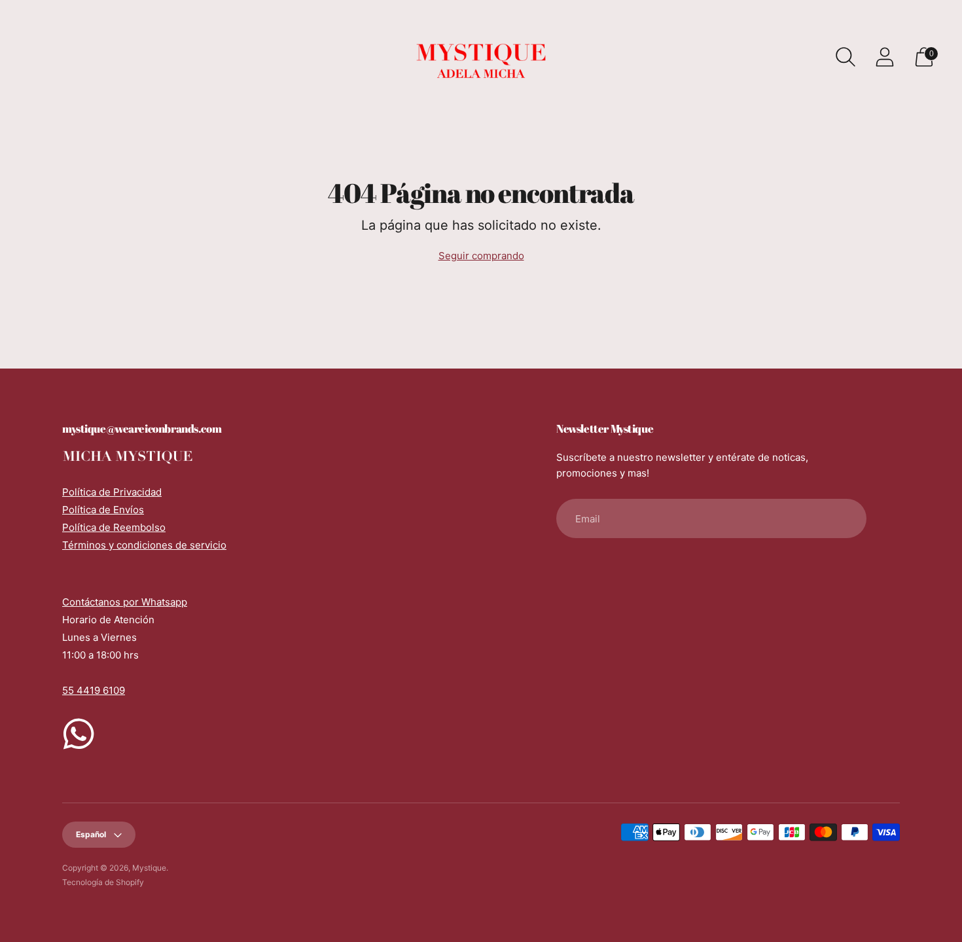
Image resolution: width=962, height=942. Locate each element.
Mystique (149, 868)
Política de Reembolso (114, 527)
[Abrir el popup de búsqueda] (845, 57)
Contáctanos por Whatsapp (124, 602)
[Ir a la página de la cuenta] (884, 57)
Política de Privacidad (112, 492)
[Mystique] (481, 56)
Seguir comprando (481, 255)
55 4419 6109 (93, 690)
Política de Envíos (103, 509)
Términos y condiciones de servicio (144, 545)
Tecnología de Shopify (103, 882)
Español (91, 834)
